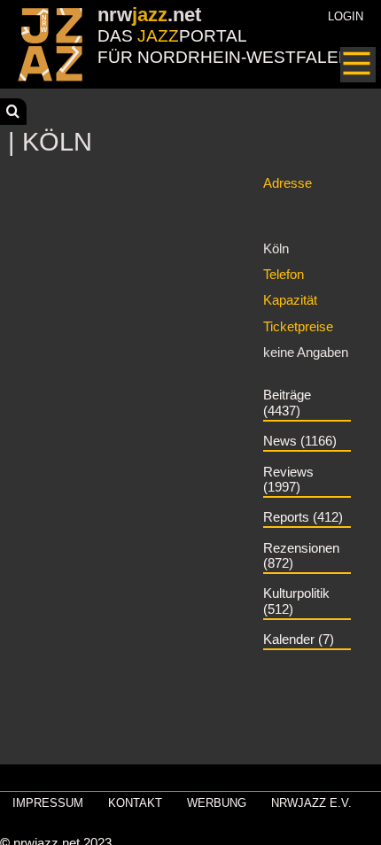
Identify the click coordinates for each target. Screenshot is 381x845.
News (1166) (300, 441)
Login (345, 16)
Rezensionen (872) (301, 556)
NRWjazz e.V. (311, 803)
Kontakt (135, 803)
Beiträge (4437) (287, 403)
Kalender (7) (298, 639)
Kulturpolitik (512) (296, 601)
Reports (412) (303, 517)
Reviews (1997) (288, 480)
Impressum (47, 803)
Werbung (216, 803)
